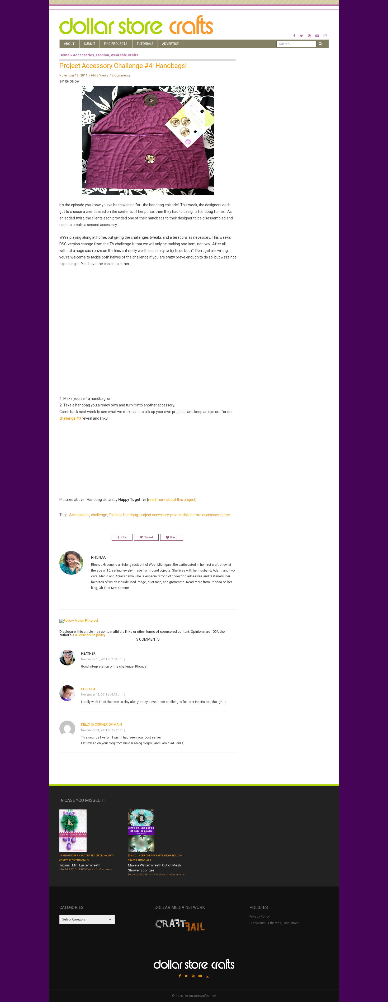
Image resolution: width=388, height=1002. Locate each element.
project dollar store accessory (194, 515)
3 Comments (121, 75)
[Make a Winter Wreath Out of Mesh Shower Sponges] (141, 831)
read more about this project (171, 499)
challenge (99, 515)
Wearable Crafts (124, 55)
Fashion (102, 55)
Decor (99, 855)
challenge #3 (70, 418)
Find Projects (115, 44)
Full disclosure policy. (89, 635)
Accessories (83, 55)
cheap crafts (86, 855)
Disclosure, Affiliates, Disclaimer (274, 923)
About (69, 44)
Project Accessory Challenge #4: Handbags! (123, 66)
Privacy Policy (259, 916)
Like (124, 537)
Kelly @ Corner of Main (101, 724)
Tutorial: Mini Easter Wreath (79, 865)
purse (225, 515)
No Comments (104, 869)
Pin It (173, 537)
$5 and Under (68, 855)
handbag (130, 515)
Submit (89, 44)
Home (64, 55)
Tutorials (145, 44)
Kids (72, 860)
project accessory (154, 515)
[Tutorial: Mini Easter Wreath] (73, 831)
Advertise (170, 44)
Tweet (148, 537)
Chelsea (88, 689)
